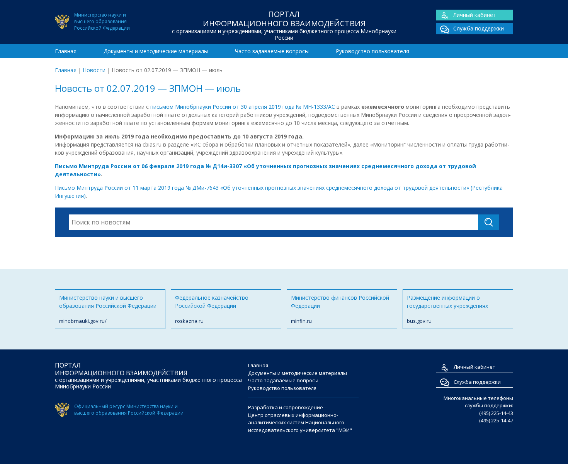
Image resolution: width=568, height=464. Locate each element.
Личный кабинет (474, 15)
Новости (94, 70)
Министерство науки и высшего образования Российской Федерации (107, 309)
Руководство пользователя (372, 51)
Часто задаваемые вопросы (272, 51)
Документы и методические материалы (156, 51)
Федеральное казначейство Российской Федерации (211, 309)
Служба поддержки (478, 28)
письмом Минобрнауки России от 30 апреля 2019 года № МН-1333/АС (243, 106)
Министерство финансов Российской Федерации (340, 309)
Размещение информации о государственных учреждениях (447, 309)
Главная (66, 51)
